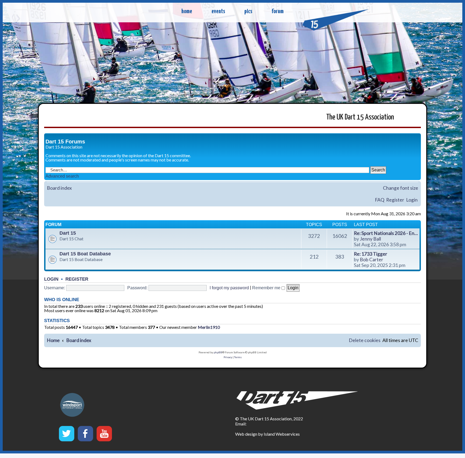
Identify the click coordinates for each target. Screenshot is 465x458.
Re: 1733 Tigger (370, 254)
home (186, 11)
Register (395, 200)
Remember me (266, 288)
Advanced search (62, 176)
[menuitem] (365, 340)
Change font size (400, 188)
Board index (59, 188)
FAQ (379, 200)
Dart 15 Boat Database (85, 253)
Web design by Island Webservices (267, 433)
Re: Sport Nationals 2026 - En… (386, 233)
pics (248, 11)
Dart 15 (67, 233)
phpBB (218, 352)
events (218, 11)
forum (278, 11)
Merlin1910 (209, 327)
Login (412, 200)
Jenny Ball (370, 239)
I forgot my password (229, 288)
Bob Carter (371, 259)
